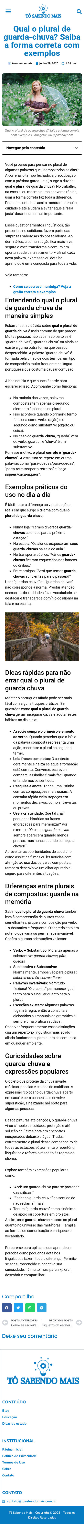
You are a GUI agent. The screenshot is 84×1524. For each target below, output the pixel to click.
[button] (8, 11)
